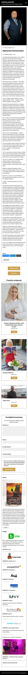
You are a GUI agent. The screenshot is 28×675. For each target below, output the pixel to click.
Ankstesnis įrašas (14, 268)
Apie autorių (6, 259)
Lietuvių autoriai (7, 2)
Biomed (10, 613)
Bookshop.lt (11, 579)
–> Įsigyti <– (5, 527)
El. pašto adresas (6, 447)
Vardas (4, 439)
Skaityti (14, 331)
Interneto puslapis (6, 454)
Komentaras (5, 425)
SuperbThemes (23, 672)
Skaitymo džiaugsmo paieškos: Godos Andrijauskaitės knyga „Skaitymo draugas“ (14, 324)
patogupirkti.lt (11, 569)
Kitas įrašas (14, 273)
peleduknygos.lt (11, 561)
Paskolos (10, 600)
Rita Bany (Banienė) (8, 372)
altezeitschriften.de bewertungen (9, 662)
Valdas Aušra (6, 400)
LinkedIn (13, 255)
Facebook (6, 255)
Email (19, 255)
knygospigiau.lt (11, 590)
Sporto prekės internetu (13, 627)
